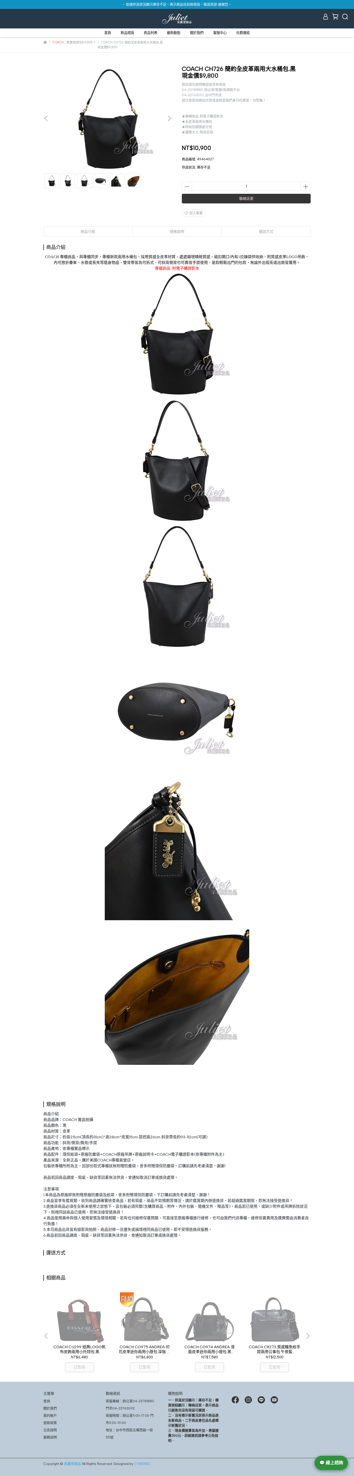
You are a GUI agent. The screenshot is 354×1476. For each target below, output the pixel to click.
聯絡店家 (246, 198)
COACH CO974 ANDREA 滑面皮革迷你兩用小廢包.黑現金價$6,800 (209, 1349)
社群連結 (243, 33)
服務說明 (50, 1437)
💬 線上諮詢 (331, 1462)
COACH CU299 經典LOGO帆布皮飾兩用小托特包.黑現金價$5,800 (79, 1349)
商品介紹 (88, 231)
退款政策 (50, 1423)
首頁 (107, 33)
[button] (169, 118)
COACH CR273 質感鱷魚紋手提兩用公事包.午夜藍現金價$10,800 (274, 1349)
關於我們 (196, 33)
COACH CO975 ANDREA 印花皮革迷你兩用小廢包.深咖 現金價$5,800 (144, 1349)
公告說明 (50, 1430)
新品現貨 (127, 33)
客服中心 (220, 33)
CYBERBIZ (142, 1464)
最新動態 (173, 33)
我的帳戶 (50, 1416)
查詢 (46, 1401)
